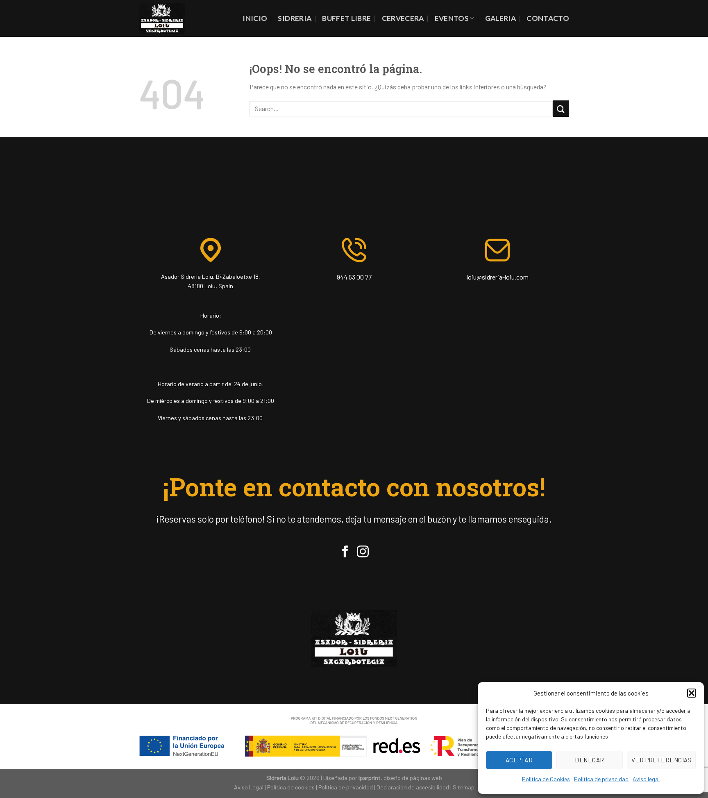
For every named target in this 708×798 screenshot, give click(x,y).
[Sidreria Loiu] (162, 18)
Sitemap (463, 787)
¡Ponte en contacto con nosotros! (354, 486)
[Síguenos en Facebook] (345, 552)
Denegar (589, 760)
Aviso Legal (248, 787)
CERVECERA (403, 18)
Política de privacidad (601, 778)
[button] (692, 693)
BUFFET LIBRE (346, 18)
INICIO (255, 18)
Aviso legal (646, 778)
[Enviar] (561, 108)
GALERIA (500, 18)
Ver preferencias (661, 760)
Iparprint (370, 777)
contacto (547, 18)
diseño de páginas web (413, 777)
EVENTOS (452, 18)
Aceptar (519, 760)
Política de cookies (291, 787)
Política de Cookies (546, 778)
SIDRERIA (294, 18)
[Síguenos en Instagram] (363, 552)
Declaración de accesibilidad (413, 787)
